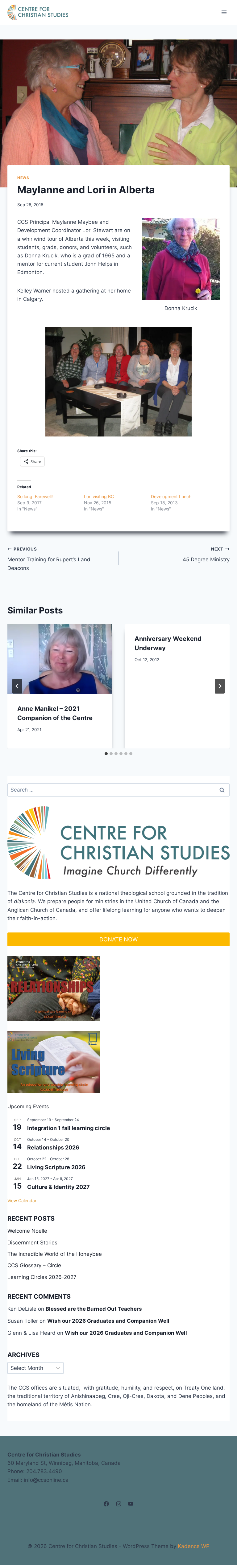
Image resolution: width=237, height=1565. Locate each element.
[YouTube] (130, 1504)
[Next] (220, 686)
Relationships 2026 (53, 1147)
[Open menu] (224, 12)
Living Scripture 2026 (56, 1167)
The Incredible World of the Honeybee (54, 1254)
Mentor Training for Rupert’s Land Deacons (48, 559)
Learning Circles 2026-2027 (42, 1277)
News (23, 177)
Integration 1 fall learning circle (68, 1128)
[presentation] (59, 659)
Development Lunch (171, 496)
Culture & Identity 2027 (58, 1187)
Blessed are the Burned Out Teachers (94, 1309)
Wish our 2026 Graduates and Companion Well (108, 1321)
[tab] (106, 753)
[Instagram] (118, 1504)
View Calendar (21, 1200)
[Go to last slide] (17, 686)
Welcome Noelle (27, 1231)
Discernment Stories (32, 1242)
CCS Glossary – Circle (34, 1265)
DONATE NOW (118, 939)
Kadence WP (194, 1546)
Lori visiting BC (99, 496)
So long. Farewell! (35, 496)
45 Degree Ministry (206, 555)
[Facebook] (106, 1504)
